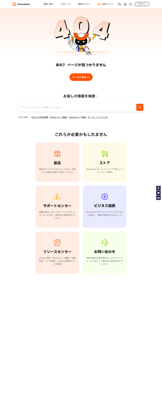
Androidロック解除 (77, 117)
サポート (65, 4)
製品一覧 (48, 4)
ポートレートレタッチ (98, 117)
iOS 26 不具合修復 (39, 117)
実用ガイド (83, 4)
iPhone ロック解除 (58, 117)
